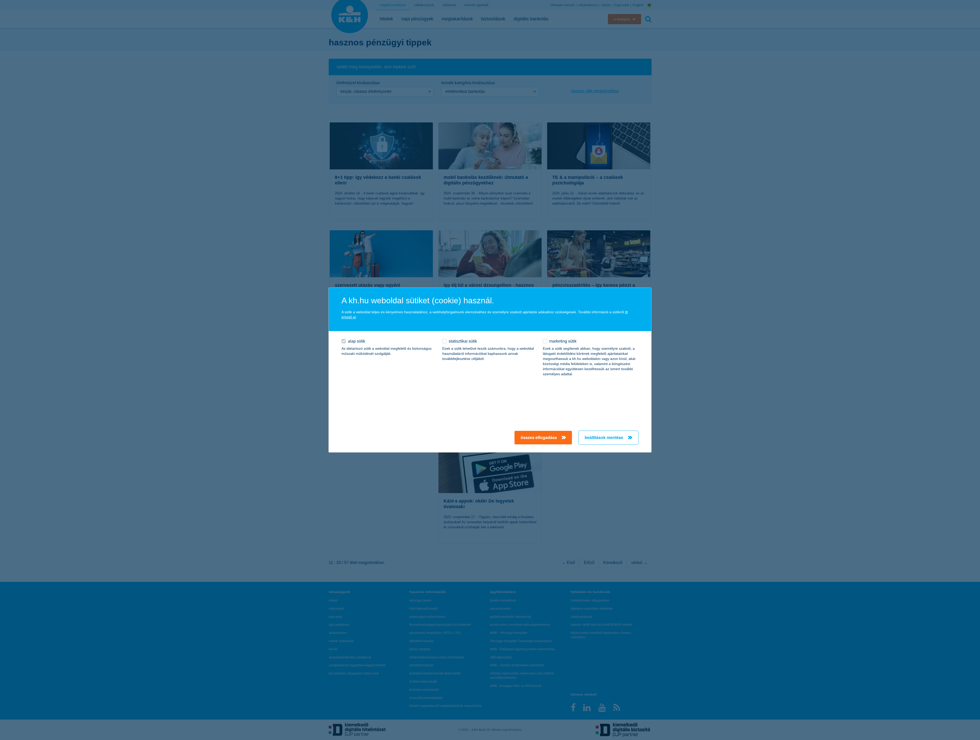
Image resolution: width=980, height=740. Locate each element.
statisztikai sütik (463, 341)
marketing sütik (563, 341)
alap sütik (356, 341)
